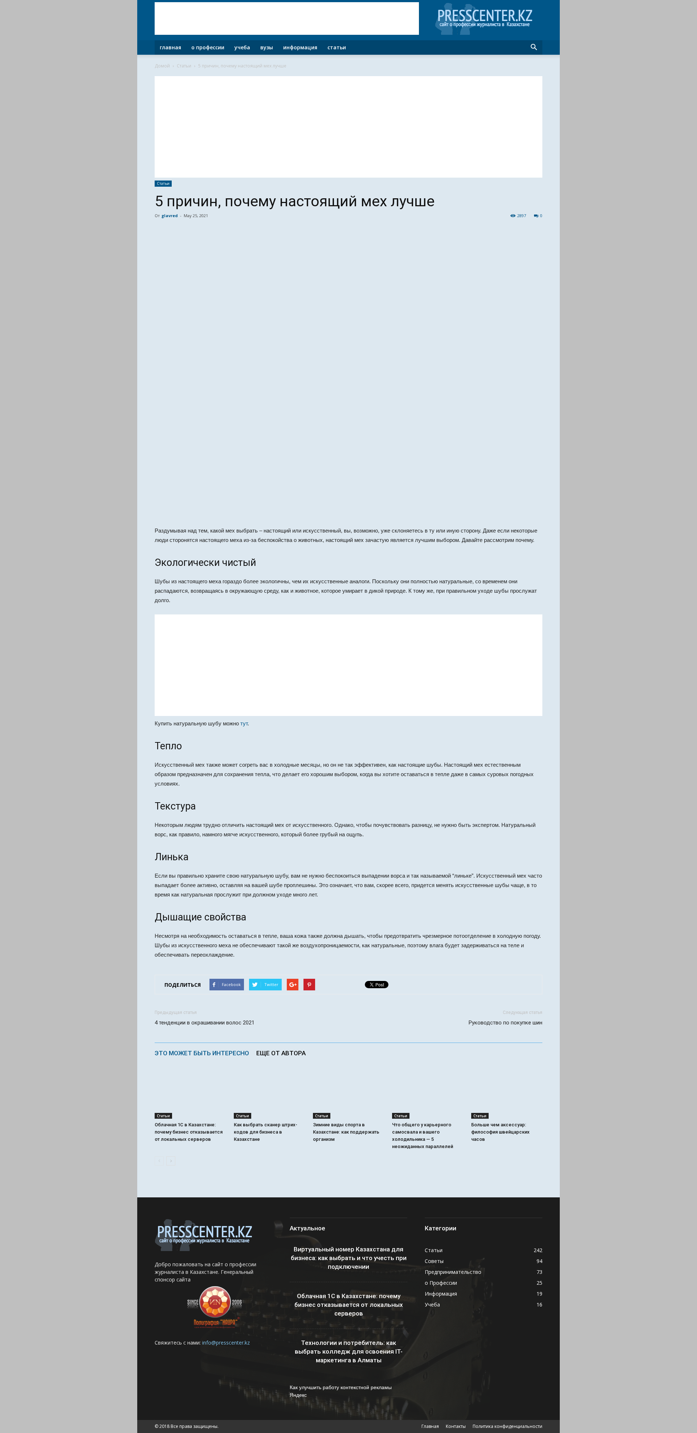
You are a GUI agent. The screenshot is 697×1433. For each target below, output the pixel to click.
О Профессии (207, 47)
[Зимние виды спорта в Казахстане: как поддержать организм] (348, 1094)
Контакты (456, 1426)
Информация (300, 47)
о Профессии (441, 1282)
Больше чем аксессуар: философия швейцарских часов (500, 1132)
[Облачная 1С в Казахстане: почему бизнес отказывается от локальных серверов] (190, 1094)
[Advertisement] (287, 18)
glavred (170, 215)
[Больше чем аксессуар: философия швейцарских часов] (506, 1094)
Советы (434, 1261)
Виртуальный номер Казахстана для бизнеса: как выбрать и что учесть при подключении (349, 1258)
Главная (170, 47)
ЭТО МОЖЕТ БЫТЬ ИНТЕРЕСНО (202, 1053)
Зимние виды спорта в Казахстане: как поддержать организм (346, 1132)
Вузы (266, 47)
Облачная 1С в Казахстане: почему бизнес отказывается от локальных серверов (189, 1132)
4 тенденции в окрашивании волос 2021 (204, 1022)
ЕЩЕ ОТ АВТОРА (281, 1053)
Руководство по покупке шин (505, 1022)
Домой (162, 66)
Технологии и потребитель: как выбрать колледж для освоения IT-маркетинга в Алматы (349, 1351)
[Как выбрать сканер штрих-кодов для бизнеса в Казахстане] (269, 1094)
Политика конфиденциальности (507, 1426)
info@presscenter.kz (226, 1342)
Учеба (242, 47)
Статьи (336, 47)
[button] (533, 47)
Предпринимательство (453, 1271)
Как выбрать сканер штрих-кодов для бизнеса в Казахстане (265, 1132)
